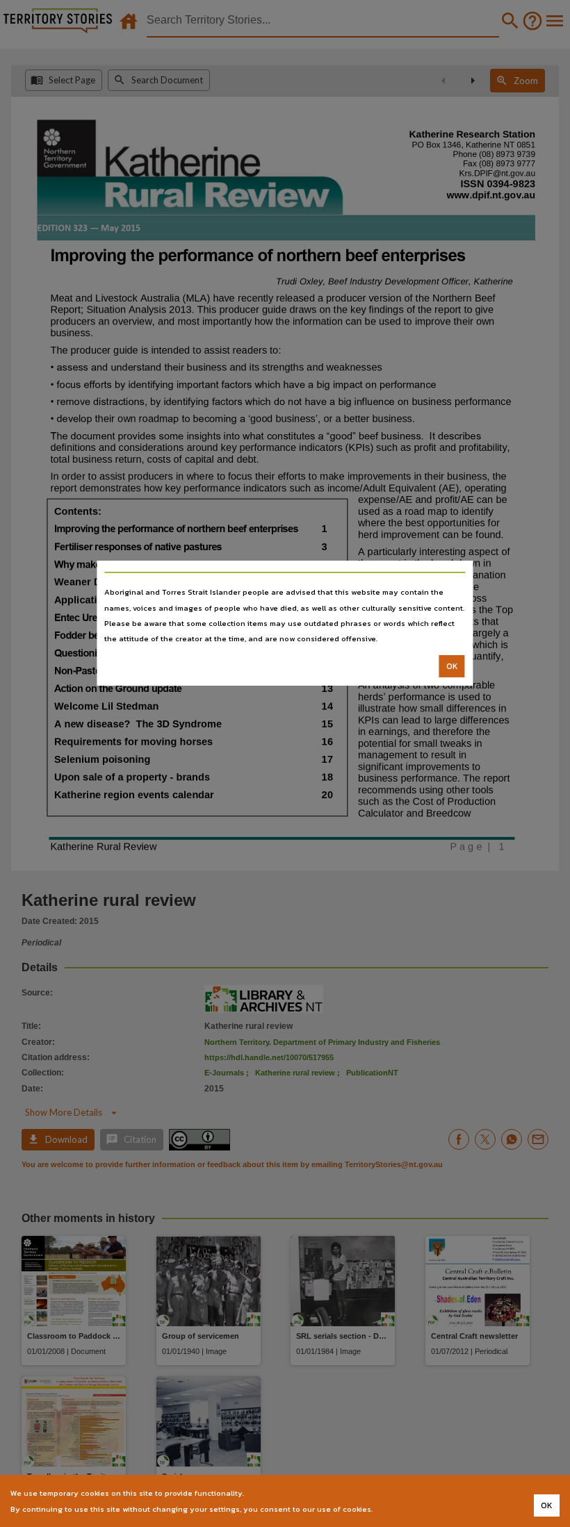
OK (452, 666)
